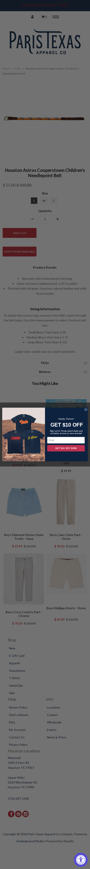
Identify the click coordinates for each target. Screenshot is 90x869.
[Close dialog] (86, 410)
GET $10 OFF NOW (66, 448)
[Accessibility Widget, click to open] (81, 860)
